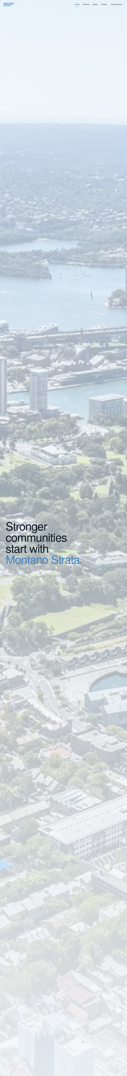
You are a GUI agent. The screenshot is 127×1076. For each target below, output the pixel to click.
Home (77, 4)
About (95, 4)
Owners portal (117, 4)
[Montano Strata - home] (8, 4)
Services (86, 4)
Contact (104, 4)
